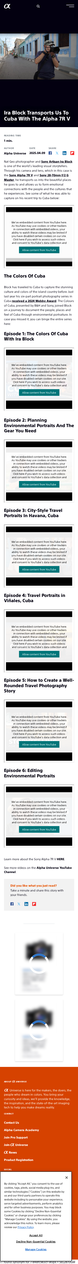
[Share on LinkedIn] (64, 153)
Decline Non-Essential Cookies (36, 1241)
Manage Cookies (36, 1249)
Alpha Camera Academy (21, 1130)
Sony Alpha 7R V (21, 175)
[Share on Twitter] (57, 153)
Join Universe (16, 1145)
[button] (70, 6)
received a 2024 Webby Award (34, 301)
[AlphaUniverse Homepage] (7, 7)
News (12, 1152)
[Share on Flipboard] (72, 153)
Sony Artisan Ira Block (56, 161)
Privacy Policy (26, 1227)
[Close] (66, 1177)
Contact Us (11, 1122)
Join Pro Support (16, 1137)
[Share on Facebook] (50, 153)
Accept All (36, 1235)
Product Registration (18, 1160)
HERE (60, 859)
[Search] (38, 6)
